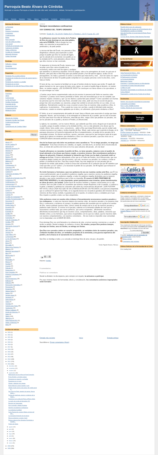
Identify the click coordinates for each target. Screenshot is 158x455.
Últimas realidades (11, 310)
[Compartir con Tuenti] (45, 256)
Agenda (13, 19)
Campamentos (10, 165)
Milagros (8, 249)
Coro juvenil (8, 44)
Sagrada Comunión (136, 42)
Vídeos (36, 19)
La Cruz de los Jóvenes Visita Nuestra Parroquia (135, 36)
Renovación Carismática (12, 285)
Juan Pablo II (9, 234)
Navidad (8, 264)
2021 (9, 337)
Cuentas (8, 194)
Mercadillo (8, 245)
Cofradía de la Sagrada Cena (14, 46)
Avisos (7, 155)
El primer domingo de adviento (129, 132)
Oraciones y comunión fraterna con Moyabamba (134, 83)
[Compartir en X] (47, 256)
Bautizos (8, 29)
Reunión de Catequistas (15, 403)
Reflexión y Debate (11, 64)
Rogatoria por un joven (12, 84)
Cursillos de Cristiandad (12, 52)
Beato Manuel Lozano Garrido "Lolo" (19, 385)
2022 (9, 335)
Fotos (29, 19)
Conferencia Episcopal (12, 122)
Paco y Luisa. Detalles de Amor (129, 105)
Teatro (7, 301)
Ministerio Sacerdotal (11, 251)
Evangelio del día (10, 104)
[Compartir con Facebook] (50, 256)
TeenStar (8, 303)
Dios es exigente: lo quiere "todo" (18, 418)
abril (10, 436)
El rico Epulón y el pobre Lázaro (17, 377)
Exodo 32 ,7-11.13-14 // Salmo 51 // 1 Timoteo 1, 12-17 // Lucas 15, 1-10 (73, 34)
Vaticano (7, 124)
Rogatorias (8, 66)
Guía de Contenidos (11, 220)
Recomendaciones (11, 68)
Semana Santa (10, 295)
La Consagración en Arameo (129, 75)
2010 (9, 364)
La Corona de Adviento (127, 79)
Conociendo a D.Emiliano (127, 103)
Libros (7, 95)
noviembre (12, 368)
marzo (11, 438)
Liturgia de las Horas (11, 106)
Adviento (8, 150)
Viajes (7, 314)
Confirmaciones (10, 35)
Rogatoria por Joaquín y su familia (15, 82)
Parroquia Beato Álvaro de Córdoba (33, 7)
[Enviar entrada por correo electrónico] (42, 257)
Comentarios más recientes (131, 241)
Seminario (8, 297)
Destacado (8, 203)
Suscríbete (45, 19)
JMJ (6, 228)
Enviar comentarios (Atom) (59, 342)
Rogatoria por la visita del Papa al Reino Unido (19, 86)
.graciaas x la (124, 140)
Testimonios (9, 308)
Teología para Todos (11, 306)
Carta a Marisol (125, 92)
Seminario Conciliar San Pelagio (14, 120)
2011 (9, 361)
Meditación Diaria (10, 110)
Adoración (8, 146)
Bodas (7, 37)
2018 (9, 344)
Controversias (9, 98)
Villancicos (8, 318)
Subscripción (9, 299)
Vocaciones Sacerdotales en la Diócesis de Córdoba (136, 89)
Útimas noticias (127, 239)
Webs (7, 324)
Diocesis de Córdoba (11, 118)
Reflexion (8, 280)
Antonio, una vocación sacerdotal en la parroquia (135, 101)
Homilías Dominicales (11, 102)
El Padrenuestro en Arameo (128, 77)
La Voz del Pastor (10, 100)
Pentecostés (9, 270)
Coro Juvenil (9, 188)
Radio (7, 276)
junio (10, 431)
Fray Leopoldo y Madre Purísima (17, 405)
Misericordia (9, 255)
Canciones (8, 167)
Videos (7, 316)
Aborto (7, 142)
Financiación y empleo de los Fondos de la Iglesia (135, 94)
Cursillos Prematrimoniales (13, 199)
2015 (9, 352)
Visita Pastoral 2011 (11, 320)
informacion (123, 138)
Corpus (7, 190)
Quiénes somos (65, 19)
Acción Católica (10, 144)
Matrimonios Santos (126, 81)
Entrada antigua (112, 338)
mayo (10, 433)
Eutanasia (8, 209)
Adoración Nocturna (11, 54)
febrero (11, 440)
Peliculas (8, 268)
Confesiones (9, 33)
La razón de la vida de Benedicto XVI (19, 401)
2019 (9, 342)
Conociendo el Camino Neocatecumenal (132, 85)
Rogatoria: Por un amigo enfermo (15, 76)
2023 (9, 332)
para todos (139, 119)
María (7, 243)
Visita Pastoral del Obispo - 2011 (130, 73)
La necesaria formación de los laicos (18, 415)
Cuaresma (8, 192)
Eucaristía (8, 207)
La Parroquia (9, 27)
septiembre (12, 373)
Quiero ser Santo (13, 424)
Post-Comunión (10, 39)
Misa (7, 253)
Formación (8, 215)
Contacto (54, 19)
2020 (9, 339)
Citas (7, 176)
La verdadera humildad (15, 410)
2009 (9, 446)
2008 (9, 448)
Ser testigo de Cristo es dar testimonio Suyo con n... (136, 134)
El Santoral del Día (10, 108)
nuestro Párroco (125, 211)
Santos (7, 293)
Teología (140, 117)
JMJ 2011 (8, 230)
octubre (11, 370)
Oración (8, 266)
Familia (7, 213)
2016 (9, 349)
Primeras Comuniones (12, 31)
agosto (11, 427)
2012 (9, 359)
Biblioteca (8, 161)
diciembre (12, 366)
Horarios (22, 19)
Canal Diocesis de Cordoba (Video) (16, 126)
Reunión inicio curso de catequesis (130, 27)
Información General (11, 226)
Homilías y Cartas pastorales (133, 63)
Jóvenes (8, 232)
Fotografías (9, 217)
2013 (9, 356)
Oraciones (8, 93)
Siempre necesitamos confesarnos (18, 407)
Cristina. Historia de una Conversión (131, 108)
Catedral (8, 171)
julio (10, 429)
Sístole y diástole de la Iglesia (16, 383)
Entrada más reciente (47, 338)
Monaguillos (9, 259)
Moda (7, 257)
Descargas (8, 201)
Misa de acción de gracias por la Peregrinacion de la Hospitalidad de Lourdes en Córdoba (136, 30)
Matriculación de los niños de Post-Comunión (21, 374)
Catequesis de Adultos (12, 48)
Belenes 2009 (9, 159)
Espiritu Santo (9, 205)
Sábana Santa (9, 291)
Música (7, 262)
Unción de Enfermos (11, 312)
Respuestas (9, 287)
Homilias (8, 222)
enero (11, 443)
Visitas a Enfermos (11, 50)
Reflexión (8, 282)
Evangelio (8, 211)
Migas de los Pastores (12, 247)
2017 (9, 347)
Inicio (6, 19)
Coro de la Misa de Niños (12, 41)
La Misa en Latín (125, 87)
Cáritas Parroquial (10, 56)
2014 (9, 354)
